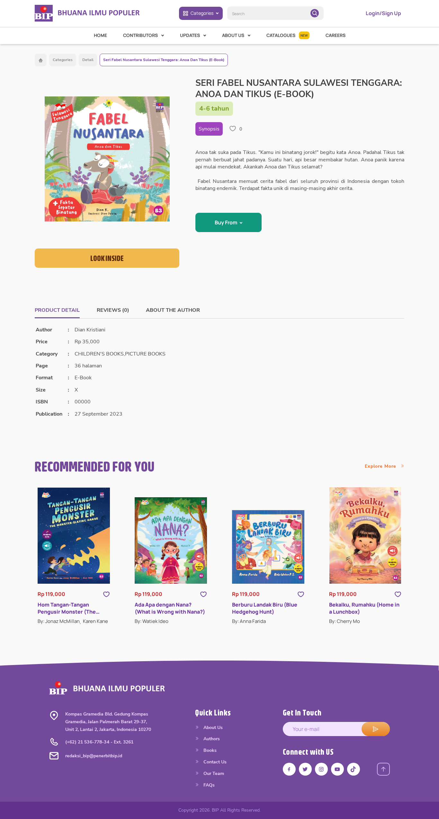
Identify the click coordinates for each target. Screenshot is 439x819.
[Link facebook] (289, 769)
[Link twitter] (305, 769)
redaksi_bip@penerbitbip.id (93, 756)
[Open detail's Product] (74, 536)
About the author (173, 310)
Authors (211, 739)
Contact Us (214, 762)
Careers (335, 35)
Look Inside (107, 258)
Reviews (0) (113, 310)
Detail (88, 59)
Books (209, 750)
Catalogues (287, 35)
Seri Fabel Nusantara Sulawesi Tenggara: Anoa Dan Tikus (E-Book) (163, 59)
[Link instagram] (321, 769)
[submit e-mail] (376, 729)
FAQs (208, 785)
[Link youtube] (337, 769)
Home (100, 35)
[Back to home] (41, 60)
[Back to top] (383, 769)
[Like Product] (106, 594)
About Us (212, 727)
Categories (202, 13)
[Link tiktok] (353, 769)
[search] (314, 13)
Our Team (213, 773)
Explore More (381, 466)
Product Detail (57, 310)
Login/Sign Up (383, 13)
